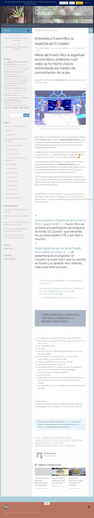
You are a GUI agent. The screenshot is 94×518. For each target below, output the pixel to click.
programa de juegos (47, 443)
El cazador (61, 437)
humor (55, 440)
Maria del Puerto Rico (64, 440)
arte (16, 64)
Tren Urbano (18, 105)
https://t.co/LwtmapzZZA (62, 291)
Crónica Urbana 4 (12, 173)
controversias (9, 72)
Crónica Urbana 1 (12, 149)
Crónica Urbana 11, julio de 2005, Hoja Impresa (16, 159)
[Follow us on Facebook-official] (28, 30)
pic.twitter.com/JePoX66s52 (49, 294)
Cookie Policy (9, 130)
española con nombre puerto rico (44, 440)
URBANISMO (8, 108)
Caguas (8, 69)
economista (54, 437)
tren (13, 105)
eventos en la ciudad (15, 81)
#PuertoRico (42, 362)
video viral (61, 445)
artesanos (6, 67)
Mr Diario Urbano (44, 48)
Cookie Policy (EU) (33, 25)
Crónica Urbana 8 (12, 189)
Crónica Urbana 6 (12, 181)
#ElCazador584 (45, 291)
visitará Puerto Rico (70, 445)
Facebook (68, 422)
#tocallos (60, 359)
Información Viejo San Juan (46, 30)
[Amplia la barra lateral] (90, 30)
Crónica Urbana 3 (12, 168)
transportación (8, 105)
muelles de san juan (16, 90)
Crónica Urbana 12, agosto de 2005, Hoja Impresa (16, 140)
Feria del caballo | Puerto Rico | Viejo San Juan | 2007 (58, 480)
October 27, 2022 (70, 298)
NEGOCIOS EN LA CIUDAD (19, 92)
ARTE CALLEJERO (22, 64)
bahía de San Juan (17, 67)
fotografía (13, 86)
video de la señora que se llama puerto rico (46, 445)
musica (10, 92)
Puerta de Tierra (17, 98)
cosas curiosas (13, 74)
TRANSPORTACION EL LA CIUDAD (13, 103)
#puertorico (50, 359)
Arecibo (5, 62)
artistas (11, 67)
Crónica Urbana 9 (12, 194)
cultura (20, 74)
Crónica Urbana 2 (12, 164)
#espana (41, 359)
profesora (38, 443)
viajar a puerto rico (58, 443)
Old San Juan (10, 95)
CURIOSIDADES (46, 437)
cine (11, 69)
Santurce (20, 100)
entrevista (68, 437)
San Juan (13, 100)
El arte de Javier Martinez (13, 198)
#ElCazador (55, 385)
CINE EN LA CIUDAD (18, 69)
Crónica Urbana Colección (13, 145)
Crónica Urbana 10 (12, 154)
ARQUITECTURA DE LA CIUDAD (16, 63)
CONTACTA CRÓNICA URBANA (14, 25)
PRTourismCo (49, 351)
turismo (25, 105)
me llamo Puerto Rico (76, 440)
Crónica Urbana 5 (12, 177)
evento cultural (21, 79)
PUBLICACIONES (8, 98)
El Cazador (42, 140)
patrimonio (19, 95)
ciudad (25, 69)
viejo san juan (21, 107)
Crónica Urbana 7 (12, 185)
